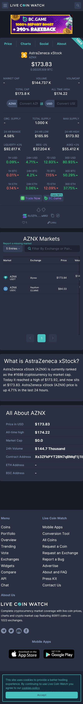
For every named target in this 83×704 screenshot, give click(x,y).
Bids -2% (41, 144)
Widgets (7, 566)
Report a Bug (53, 559)
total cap (22, 89)
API (3, 579)
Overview (8, 540)
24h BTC (32, 171)
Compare (8, 572)
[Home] (41, 604)
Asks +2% (73, 144)
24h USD (31, 157)
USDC (13, 290)
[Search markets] (28, 248)
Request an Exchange (60, 553)
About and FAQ (54, 572)
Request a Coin (54, 546)
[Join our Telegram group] (4, 631)
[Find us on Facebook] (26, 631)
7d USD (51, 157)
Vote (4, 553)
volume (41, 78)
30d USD (70, 157)
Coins (5, 527)
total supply (41, 118)
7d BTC (51, 171)
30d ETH (70, 184)
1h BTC (12, 171)
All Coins (49, 540)
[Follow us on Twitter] (11, 631)
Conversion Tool (55, 534)
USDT (13, 279)
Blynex (33, 278)
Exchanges (10, 559)
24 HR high (72, 131)
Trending (8, 546)
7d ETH (51, 184)
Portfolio (8, 534)
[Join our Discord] (19, 631)
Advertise (50, 566)
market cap (11, 78)
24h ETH (31, 184)
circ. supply (12, 118)
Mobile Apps (52, 527)
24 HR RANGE (12, 131)
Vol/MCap (73, 78)
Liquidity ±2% (13, 144)
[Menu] (5, 5)
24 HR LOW (41, 131)
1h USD (12, 157)
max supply (71, 118)
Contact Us (51, 585)
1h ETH (12, 184)
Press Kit (49, 579)
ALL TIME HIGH (61, 89)
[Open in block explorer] (58, 216)
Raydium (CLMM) (34, 289)
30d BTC (70, 171)
